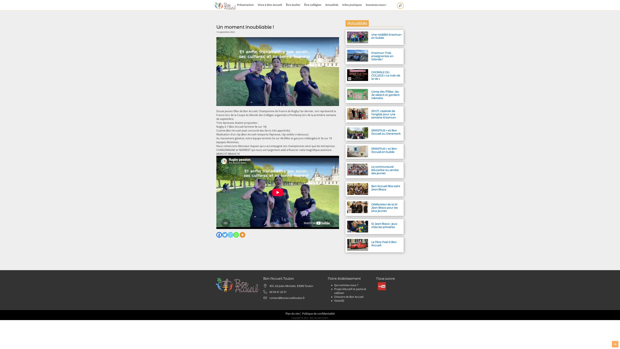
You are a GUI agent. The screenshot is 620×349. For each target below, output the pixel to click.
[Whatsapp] (236, 235)
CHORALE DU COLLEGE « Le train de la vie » (385, 75)
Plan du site (292, 313)
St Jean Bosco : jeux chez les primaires (384, 225)
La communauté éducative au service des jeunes (385, 170)
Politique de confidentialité (318, 313)
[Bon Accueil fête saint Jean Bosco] (357, 185)
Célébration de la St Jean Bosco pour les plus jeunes (384, 207)
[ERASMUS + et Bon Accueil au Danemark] (357, 129)
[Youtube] (382, 284)
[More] (242, 235)
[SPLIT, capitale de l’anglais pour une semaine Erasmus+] (357, 110)
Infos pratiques (352, 5)
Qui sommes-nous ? (346, 285)
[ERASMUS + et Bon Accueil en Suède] (357, 147)
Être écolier (293, 5)
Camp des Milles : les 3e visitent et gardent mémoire (385, 95)
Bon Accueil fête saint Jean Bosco (385, 188)
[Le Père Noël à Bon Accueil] (357, 241)
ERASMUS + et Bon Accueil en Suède (384, 150)
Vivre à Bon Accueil (270, 5)
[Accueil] (225, 6)
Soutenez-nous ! (376, 5)
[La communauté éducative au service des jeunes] (357, 165)
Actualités (331, 5)
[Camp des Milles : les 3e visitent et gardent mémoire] (357, 90)
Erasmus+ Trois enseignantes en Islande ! (382, 56)
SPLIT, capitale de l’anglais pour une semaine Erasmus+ (383, 114)
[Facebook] (219, 235)
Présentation (245, 5)
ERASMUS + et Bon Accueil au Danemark (386, 132)
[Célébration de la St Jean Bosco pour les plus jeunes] (357, 203)
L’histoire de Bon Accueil (348, 297)
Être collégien (312, 5)
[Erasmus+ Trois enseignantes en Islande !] (357, 51)
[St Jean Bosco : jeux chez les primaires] (357, 222)
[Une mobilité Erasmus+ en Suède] (357, 33)
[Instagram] (230, 235)
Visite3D (339, 300)
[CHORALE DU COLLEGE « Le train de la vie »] (357, 71)
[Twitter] (225, 235)
